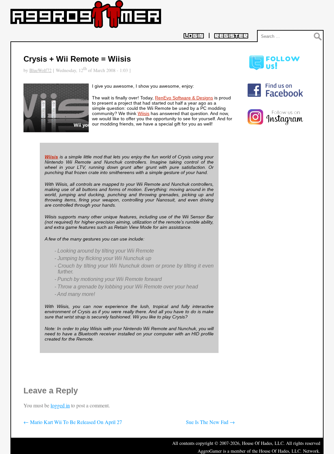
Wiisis (143, 113)
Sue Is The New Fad (210, 421)
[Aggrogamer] (85, 23)
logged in (60, 405)
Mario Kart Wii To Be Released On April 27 (72, 421)
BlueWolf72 (40, 70)
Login (194, 36)
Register (231, 36)
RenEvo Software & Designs (184, 97)
